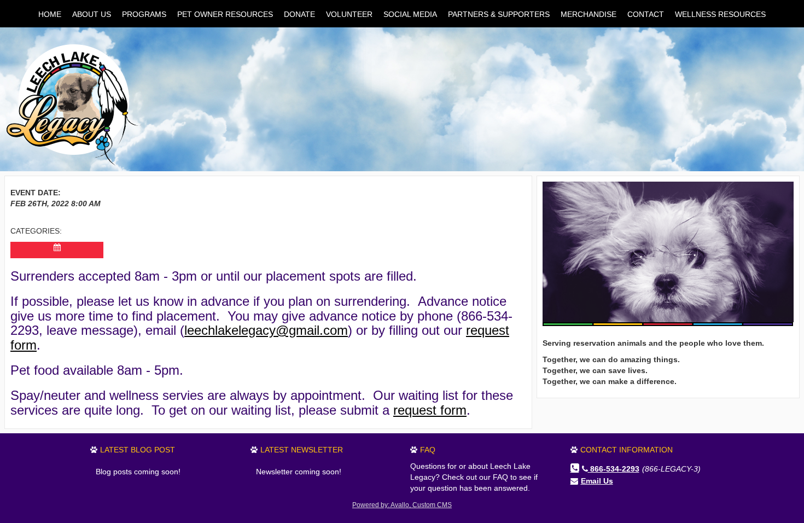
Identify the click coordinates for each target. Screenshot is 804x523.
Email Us (597, 480)
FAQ (427, 449)
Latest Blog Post (137, 449)
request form (430, 410)
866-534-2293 (614, 468)
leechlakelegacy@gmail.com (266, 330)
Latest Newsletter (301, 449)
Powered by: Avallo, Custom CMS (402, 505)
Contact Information (626, 449)
